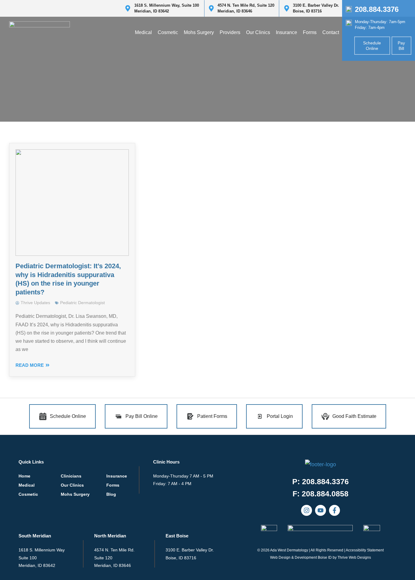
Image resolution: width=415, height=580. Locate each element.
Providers (230, 32)
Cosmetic (168, 32)
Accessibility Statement (365, 550)
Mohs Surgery (199, 32)
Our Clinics (258, 32)
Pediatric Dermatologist (82, 302)
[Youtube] (320, 510)
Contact (330, 32)
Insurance (286, 32)
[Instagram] (306, 510)
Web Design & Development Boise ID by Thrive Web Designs (320, 557)
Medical (143, 32)
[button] (320, 493)
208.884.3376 (377, 9)
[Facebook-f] (334, 510)
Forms (310, 32)
